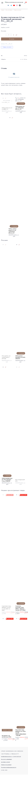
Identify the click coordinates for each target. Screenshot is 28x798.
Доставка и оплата (5, 762)
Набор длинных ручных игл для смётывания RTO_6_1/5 (12, 231)
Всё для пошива (9, 10)
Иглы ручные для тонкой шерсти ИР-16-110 (6, 357)
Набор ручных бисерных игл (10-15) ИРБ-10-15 (20, 357)
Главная (2, 10)
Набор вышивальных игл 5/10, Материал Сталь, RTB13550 (7, 480)
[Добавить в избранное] (13, 35)
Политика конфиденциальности (8, 767)
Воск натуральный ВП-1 (20, 480)
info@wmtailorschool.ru (6, 756)
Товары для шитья (17, 10)
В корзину (11, 39)
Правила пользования (6, 764)
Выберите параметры (8, 730)
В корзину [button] (21, 103)
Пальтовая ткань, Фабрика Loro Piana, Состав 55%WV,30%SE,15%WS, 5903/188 (20, 732)
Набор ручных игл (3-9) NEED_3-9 (7, 108)
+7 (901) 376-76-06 (16, 756)
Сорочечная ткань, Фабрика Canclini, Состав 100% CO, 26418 (6, 608)
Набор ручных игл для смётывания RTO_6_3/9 (19, 108)
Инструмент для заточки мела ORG (6, 736)
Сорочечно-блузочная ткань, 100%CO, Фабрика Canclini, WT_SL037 (20, 608)
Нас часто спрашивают (6, 759)
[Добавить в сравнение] (16, 35)
